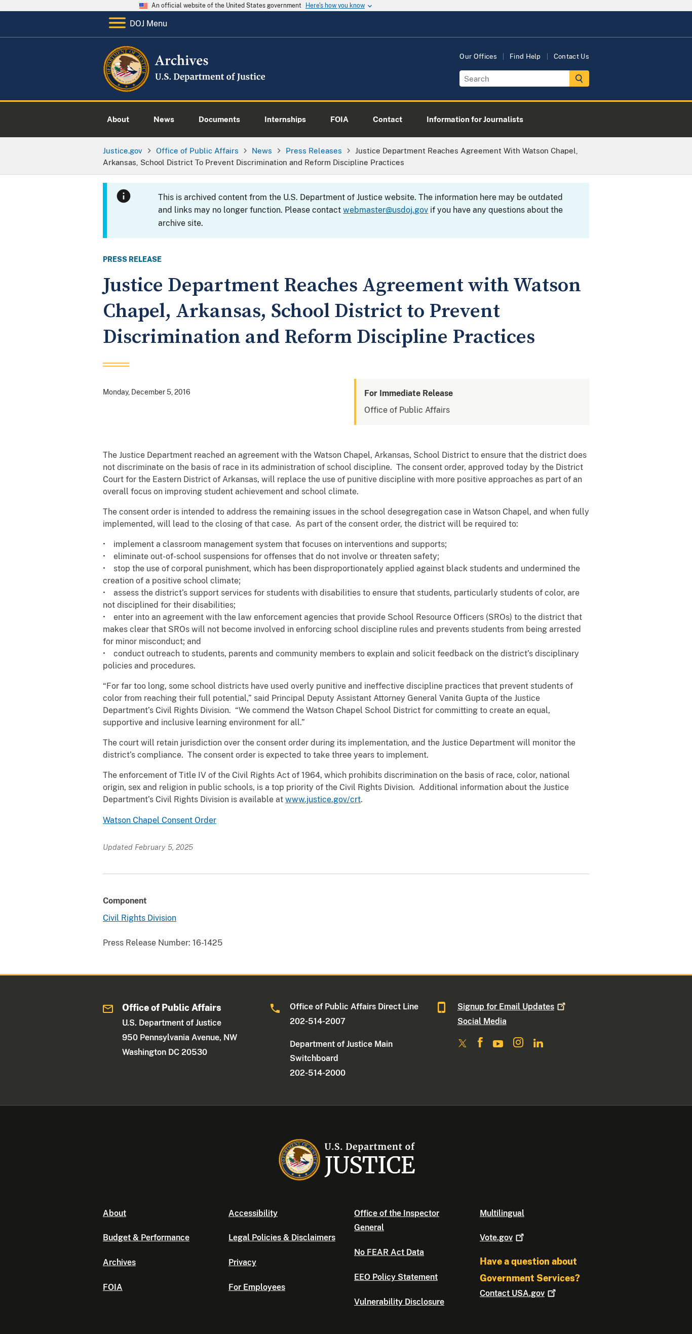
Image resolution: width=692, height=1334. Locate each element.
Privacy (242, 1262)
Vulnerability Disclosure (399, 1302)
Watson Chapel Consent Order (159, 820)
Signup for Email (505, 1006)
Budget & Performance (146, 1237)
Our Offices (478, 56)
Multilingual (502, 1213)
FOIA (113, 1287)
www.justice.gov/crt (323, 799)
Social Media (482, 1021)
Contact (512, 1293)
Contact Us (571, 56)
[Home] (185, 88)
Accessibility (253, 1213)
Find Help (525, 56)
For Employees (256, 1287)
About (114, 1213)
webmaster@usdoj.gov (385, 210)
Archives (119, 1262)
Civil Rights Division (139, 918)
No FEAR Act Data (389, 1252)
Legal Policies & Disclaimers (281, 1237)
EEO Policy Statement (396, 1277)
